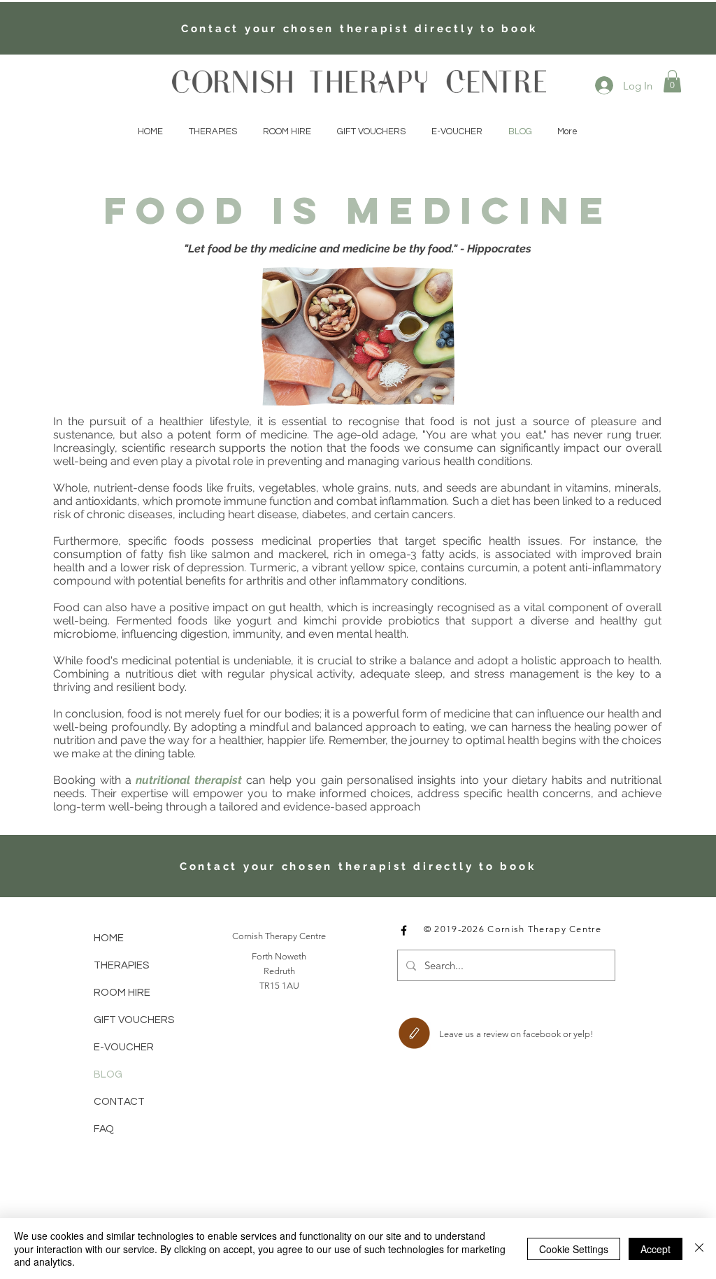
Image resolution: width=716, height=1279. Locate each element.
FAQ (104, 1129)
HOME (109, 938)
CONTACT (119, 1101)
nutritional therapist (189, 780)
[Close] (699, 1248)
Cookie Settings (573, 1249)
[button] (672, 81)
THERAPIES (121, 965)
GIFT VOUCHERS (134, 1020)
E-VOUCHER (124, 1047)
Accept (655, 1249)
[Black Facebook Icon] (403, 930)
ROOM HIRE (122, 992)
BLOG (108, 1074)
